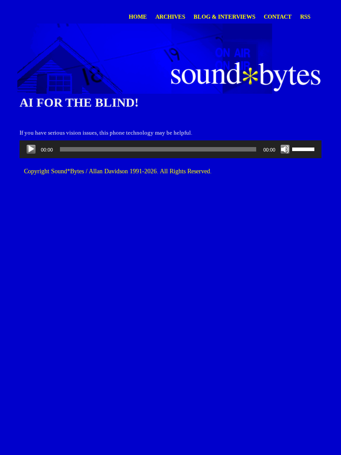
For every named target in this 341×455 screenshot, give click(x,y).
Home (138, 16)
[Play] (31, 149)
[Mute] (285, 149)
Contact (278, 16)
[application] (170, 149)
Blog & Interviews (224, 16)
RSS (305, 16)
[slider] (304, 148)
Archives (170, 16)
